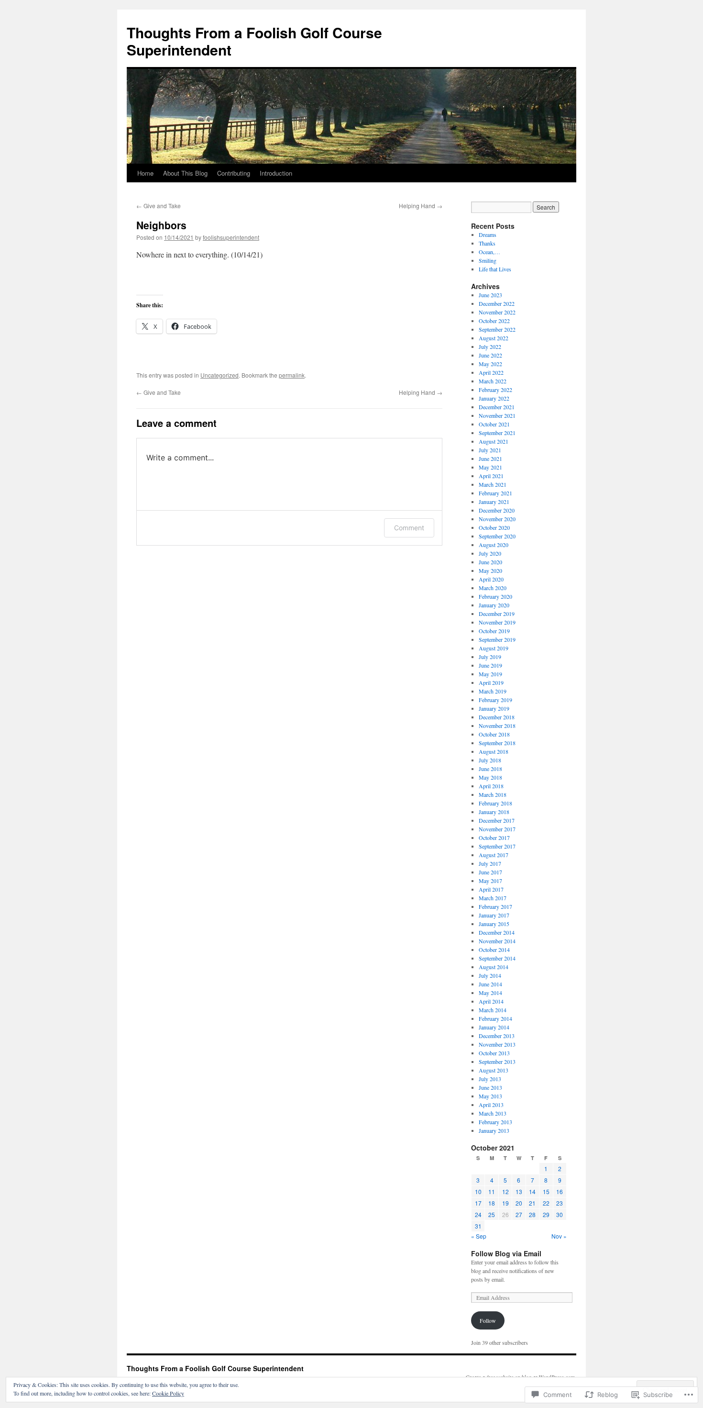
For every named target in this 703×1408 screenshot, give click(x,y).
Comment (409, 528)
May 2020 (490, 570)
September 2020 (497, 536)
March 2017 (492, 898)
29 (546, 1214)
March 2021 (492, 484)
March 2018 (492, 794)
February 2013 (495, 1122)
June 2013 (490, 1087)
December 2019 (497, 613)
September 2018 (497, 743)
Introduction (276, 173)
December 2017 (497, 820)
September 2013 (497, 1061)
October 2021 (494, 424)
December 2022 (497, 303)
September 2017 (497, 846)
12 (505, 1191)
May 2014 (490, 992)
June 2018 (490, 768)
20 (519, 1203)
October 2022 (494, 320)
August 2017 (493, 855)
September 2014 (497, 958)
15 (546, 1191)
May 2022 (490, 364)
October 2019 (494, 631)
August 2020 (493, 544)
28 (532, 1214)
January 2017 (494, 915)
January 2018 (494, 812)
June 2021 (490, 458)
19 (505, 1203)
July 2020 (490, 553)
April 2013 (491, 1104)
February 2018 (495, 803)
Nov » (559, 1236)
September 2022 (497, 329)
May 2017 (490, 880)
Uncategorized (219, 375)
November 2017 (497, 829)
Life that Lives (495, 269)
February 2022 (495, 389)
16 (559, 1191)
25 (491, 1214)
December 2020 (497, 510)
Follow (488, 1320)
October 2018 (494, 734)
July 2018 (490, 760)
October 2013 (494, 1053)
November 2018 (497, 725)
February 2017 (495, 906)
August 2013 (493, 1070)
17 (478, 1203)
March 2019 (492, 691)
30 (559, 1214)
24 (478, 1214)
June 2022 (490, 355)
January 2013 (494, 1130)
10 (478, 1191)
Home (145, 173)
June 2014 (490, 984)
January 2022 (494, 398)
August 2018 (493, 751)
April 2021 (491, 476)
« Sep (478, 1236)
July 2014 (490, 975)
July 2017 (490, 863)
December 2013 (497, 1035)
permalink (292, 375)
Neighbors (161, 225)
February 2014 (495, 1018)
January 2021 (494, 501)
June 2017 (490, 872)
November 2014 (497, 941)
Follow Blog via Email (506, 1253)
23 (559, 1203)
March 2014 (492, 1010)
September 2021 (497, 432)
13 (519, 1191)
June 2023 (490, 295)
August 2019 (493, 648)
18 (491, 1203)
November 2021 (497, 415)
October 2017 (494, 837)
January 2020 (494, 605)
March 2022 (492, 381)
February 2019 (495, 700)
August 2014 (493, 967)
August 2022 (493, 338)
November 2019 (497, 622)
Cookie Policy (168, 1393)
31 (478, 1226)
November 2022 (497, 312)
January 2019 (494, 708)
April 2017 (491, 889)
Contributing (233, 173)
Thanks (487, 243)
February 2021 (495, 493)
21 (532, 1203)
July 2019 (490, 656)
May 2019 (490, 674)
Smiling (487, 260)
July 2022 (490, 346)
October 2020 (494, 527)
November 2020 (497, 519)
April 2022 (491, 372)
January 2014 (494, 1027)
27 (519, 1214)
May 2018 (490, 777)
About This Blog (185, 173)
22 (546, 1203)
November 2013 (497, 1044)
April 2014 (491, 1001)
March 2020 (492, 588)
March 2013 (492, 1113)
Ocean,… (489, 252)
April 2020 (491, 579)
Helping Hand (420, 205)
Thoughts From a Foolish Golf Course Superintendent (254, 41)
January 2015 (494, 923)
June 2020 (490, 562)
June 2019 (490, 665)
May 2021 (490, 467)
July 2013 (490, 1079)
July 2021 (490, 450)
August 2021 (493, 441)
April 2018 (491, 786)
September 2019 (497, 639)
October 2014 (494, 949)
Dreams (487, 234)
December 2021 (497, 407)
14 (532, 1191)
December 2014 (497, 932)
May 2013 (490, 1096)
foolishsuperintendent (231, 237)
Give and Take (158, 205)
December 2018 (497, 717)
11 (491, 1191)
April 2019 (491, 682)
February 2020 (495, 596)
